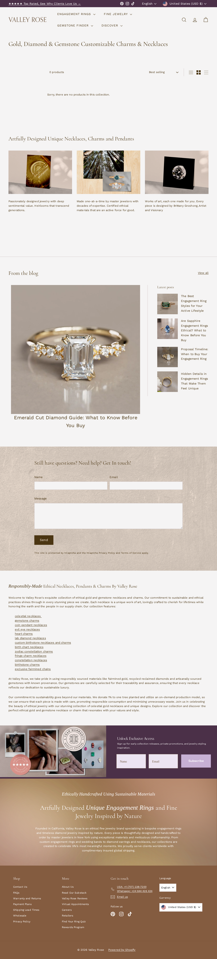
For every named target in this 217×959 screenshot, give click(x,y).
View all (203, 272)
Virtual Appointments (75, 904)
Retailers (67, 915)
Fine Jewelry (116, 14)
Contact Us (20, 886)
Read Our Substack (74, 892)
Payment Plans (22, 904)
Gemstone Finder (73, 25)
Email (114, 477)
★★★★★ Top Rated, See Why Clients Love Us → (44, 3)
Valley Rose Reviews (74, 898)
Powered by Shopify (121, 949)
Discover (110, 25)
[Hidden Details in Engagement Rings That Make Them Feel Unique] (167, 381)
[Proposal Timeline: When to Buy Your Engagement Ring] (167, 357)
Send (44, 540)
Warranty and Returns (27, 898)
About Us (68, 886)
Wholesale (19, 915)
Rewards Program (73, 927)
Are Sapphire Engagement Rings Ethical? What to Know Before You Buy (194, 330)
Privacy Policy (107, 553)
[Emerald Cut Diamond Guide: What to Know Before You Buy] (75, 349)
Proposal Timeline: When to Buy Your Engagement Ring (194, 354)
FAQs (16, 892)
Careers (67, 909)
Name (38, 477)
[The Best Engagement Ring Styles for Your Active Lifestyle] (167, 304)
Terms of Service (131, 553)
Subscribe (196, 761)
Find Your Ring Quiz (74, 921)
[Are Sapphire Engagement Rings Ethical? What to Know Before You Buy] (167, 328)
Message (40, 498)
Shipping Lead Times (26, 909)
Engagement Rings (74, 14)
